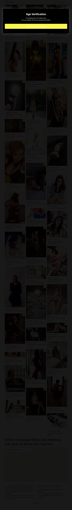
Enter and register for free (36, 26)
